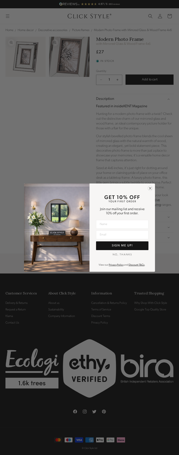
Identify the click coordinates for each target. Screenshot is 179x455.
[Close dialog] (150, 188)
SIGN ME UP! (122, 245)
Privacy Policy (116, 265)
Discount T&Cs (137, 265)
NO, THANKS (122, 254)
